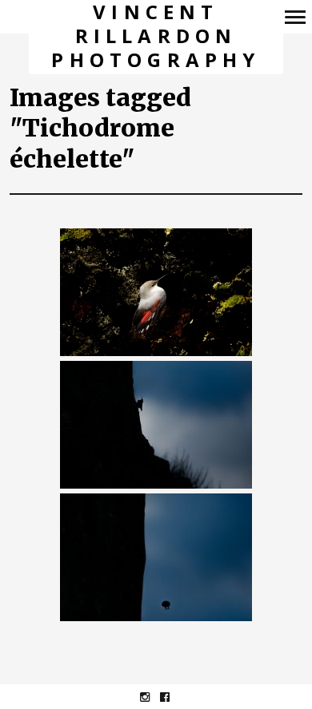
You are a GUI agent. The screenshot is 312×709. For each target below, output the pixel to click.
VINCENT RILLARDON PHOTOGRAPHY (155, 36)
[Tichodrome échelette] (156, 293)
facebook (173, 696)
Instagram (153, 696)
